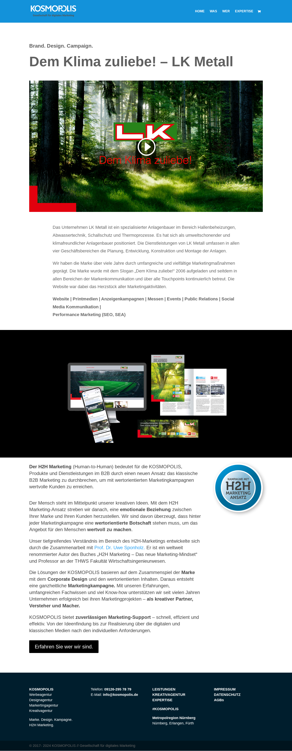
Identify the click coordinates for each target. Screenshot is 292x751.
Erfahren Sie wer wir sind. (64, 647)
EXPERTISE (244, 11)
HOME (200, 11)
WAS (213, 11)
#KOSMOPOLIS (165, 709)
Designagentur (40, 700)
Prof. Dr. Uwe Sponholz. (119, 547)
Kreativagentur (40, 711)
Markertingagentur (43, 705)
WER (226, 11)
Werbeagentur (40, 695)
